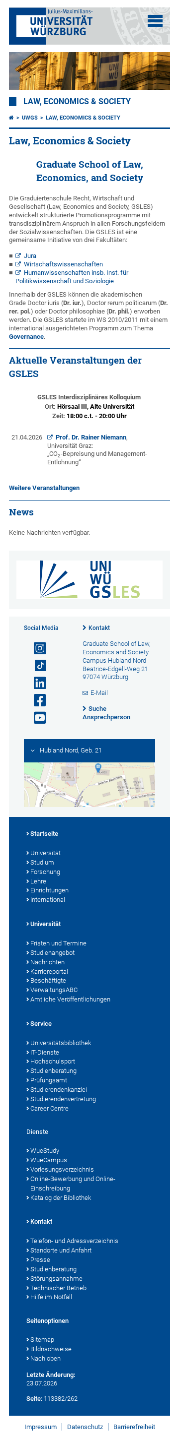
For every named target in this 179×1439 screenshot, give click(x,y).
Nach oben (45, 1358)
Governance (26, 336)
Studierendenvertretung (63, 1099)
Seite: (34, 1398)
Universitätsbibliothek (60, 1043)
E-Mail (99, 692)
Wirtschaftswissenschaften (63, 264)
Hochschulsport (52, 1061)
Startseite (44, 833)
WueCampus (48, 1160)
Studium (42, 862)
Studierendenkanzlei (58, 1089)
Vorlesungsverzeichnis (62, 1169)
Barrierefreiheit (134, 1427)
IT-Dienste (44, 1052)
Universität (45, 853)
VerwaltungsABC (54, 990)
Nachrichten (47, 962)
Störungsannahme (56, 1278)
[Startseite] (11, 118)
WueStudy (44, 1150)
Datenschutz (85, 1427)
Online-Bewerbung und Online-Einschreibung (72, 1183)
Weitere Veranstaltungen (44, 488)
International (47, 899)
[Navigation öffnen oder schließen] (155, 21)
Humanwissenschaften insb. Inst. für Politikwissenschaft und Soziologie (71, 277)
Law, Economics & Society (77, 101)
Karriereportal (49, 971)
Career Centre (49, 1108)
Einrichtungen (49, 890)
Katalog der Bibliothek (60, 1197)
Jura (30, 255)
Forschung (45, 872)
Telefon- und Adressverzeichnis (74, 1241)
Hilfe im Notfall (51, 1297)
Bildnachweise (51, 1349)
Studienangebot (52, 952)
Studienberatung (53, 1070)
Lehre (38, 881)
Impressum (40, 1427)
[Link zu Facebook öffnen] (36, 700)
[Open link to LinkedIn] (36, 683)
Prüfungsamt (48, 1080)
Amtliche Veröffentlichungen (70, 999)
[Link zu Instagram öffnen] (36, 648)
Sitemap (42, 1339)
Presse (40, 1259)
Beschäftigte (48, 980)
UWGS (30, 118)
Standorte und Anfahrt (60, 1250)
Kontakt (99, 628)
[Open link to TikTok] (36, 666)
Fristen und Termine (58, 943)
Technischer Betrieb (58, 1288)
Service (41, 1023)
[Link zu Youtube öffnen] (36, 718)
